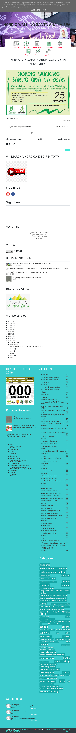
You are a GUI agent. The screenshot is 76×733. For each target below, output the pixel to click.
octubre (12, 349)
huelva (44, 473)
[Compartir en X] (60, 126)
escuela (45, 453)
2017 (10, 330)
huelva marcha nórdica (49, 476)
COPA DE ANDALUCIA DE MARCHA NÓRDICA (54, 607)
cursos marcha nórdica (49, 443)
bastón (44, 392)
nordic (44, 503)
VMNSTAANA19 (47, 548)
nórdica (44, 521)
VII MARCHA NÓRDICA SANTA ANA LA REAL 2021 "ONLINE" (32, 264)
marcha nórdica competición (51, 493)
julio (11, 351)
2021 (10, 321)
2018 (10, 328)
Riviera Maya (62, 729)
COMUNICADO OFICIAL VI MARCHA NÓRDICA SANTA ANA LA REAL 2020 (24, 426)
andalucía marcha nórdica (50, 377)
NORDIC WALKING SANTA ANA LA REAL (38, 24)
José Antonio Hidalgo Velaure (39, 233)
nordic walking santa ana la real (52, 516)
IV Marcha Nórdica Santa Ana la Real (54, 481)
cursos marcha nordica (49, 441)
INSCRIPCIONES (15, 446)
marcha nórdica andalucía (50, 491)
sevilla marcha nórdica (49, 531)
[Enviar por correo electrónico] (57, 126)
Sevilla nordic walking (49, 533)
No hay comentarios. (39, 133)
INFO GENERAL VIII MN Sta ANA (20, 469)
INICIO (12, 444)
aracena (44, 384)
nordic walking (47, 508)
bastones (45, 394)
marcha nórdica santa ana (50, 496)
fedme (44, 468)
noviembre (13, 344)
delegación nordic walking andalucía (54, 451)
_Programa (13, 471)
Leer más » (66, 120)
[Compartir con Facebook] (62, 126)
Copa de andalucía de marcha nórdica (54, 428)
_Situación (13, 474)
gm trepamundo (47, 471)
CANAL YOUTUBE (15, 462)
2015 (10, 334)
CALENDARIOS (15, 464)
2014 (10, 336)
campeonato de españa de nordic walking (53, 600)
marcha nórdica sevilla (49, 501)
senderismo (46, 526)
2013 (10, 338)
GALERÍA (13, 448)
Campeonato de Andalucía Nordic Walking (53, 595)
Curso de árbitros (48, 436)
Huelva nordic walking (49, 478)
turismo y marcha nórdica (50, 540)
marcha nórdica (47, 488)
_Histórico (13, 453)
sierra (44, 535)
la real (44, 483)
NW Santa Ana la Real (39, 237)
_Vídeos (12, 451)
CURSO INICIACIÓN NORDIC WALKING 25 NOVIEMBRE (38, 62)
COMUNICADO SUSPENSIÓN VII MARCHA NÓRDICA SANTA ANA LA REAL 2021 (18, 435)
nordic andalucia (47, 506)
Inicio (41, 139)
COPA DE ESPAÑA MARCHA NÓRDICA (54, 432)
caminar (44, 397)
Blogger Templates (52, 729)
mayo (12, 355)
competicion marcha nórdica (51, 421)
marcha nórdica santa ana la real (52, 498)
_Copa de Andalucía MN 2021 (19, 465)
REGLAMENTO (14, 457)
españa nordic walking (49, 461)
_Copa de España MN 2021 (18, 467)
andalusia (45, 382)
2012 (10, 340)
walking (44, 550)
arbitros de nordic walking (50, 389)
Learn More (35, 10)
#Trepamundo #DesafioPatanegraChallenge (27, 277)
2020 (10, 323)
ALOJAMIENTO (15, 458)
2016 (10, 332)
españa (44, 456)
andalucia (45, 375)
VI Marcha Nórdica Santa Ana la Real (54, 545)
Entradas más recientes (14, 139)
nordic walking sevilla (49, 518)
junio (11, 353)
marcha (44, 486)
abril (11, 357)
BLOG (11, 476)
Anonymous (15, 704)
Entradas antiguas (63, 139)
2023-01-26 (34, 708)
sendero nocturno (48, 528)
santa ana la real (47, 523)
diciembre (13, 342)
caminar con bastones (49, 399)
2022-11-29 (34, 721)
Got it (44, 10)
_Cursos (12, 455)
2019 (10, 325)
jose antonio (39, 239)
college (44, 419)
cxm (43, 448)
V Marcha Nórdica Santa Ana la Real (53, 543)
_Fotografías (14, 450)
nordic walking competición (51, 511)
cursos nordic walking (49, 446)
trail (43, 538)
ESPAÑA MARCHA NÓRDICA (51, 458)
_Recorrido (13, 472)
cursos (44, 438)
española (45, 463)
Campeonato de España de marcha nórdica (53, 598)
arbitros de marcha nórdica (51, 387)
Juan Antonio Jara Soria (39, 235)
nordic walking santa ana (50, 513)
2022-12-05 (34, 714)
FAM (43, 466)
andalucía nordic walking (50, 380)
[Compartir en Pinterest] (65, 126)
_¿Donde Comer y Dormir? (18, 460)
